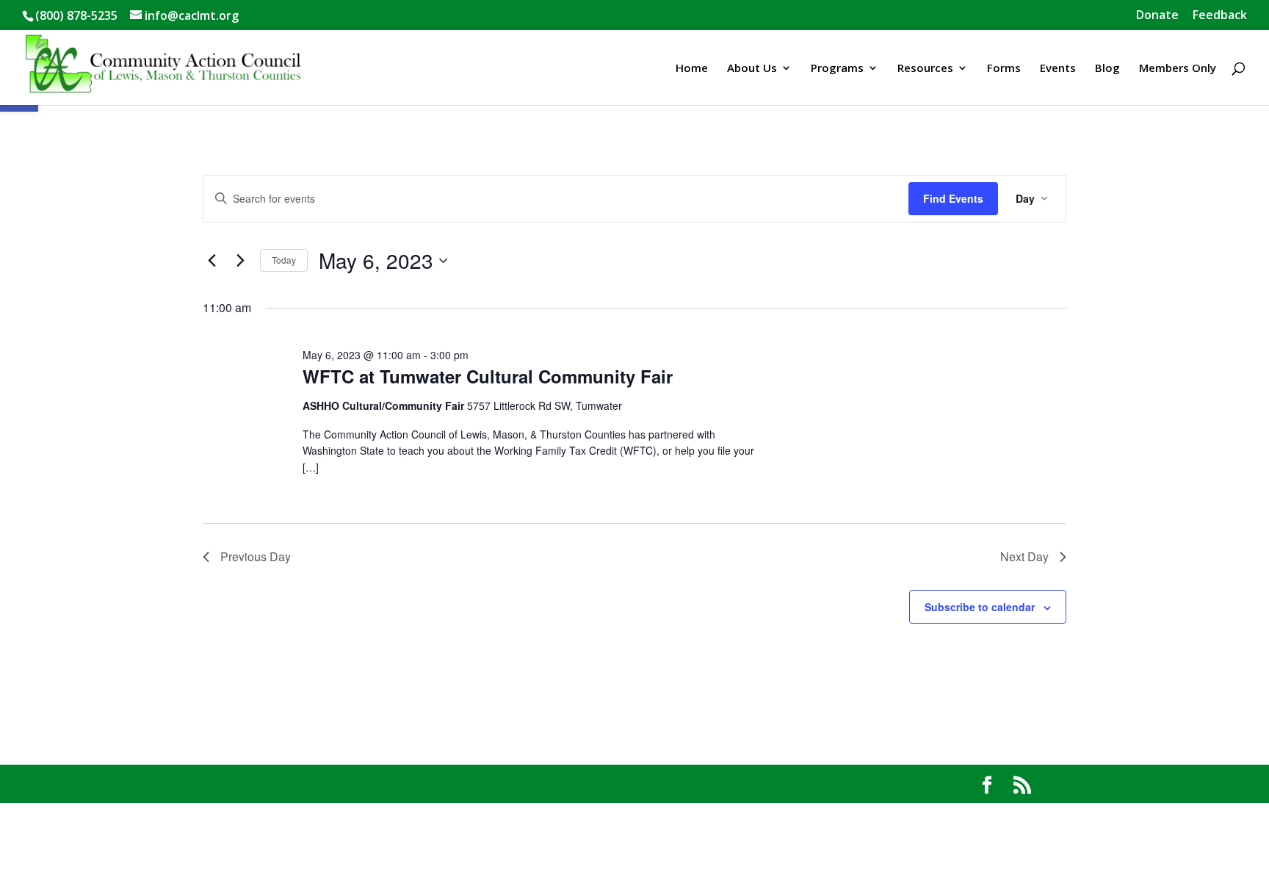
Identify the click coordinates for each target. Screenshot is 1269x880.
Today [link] (284, 259)
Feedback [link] (1220, 16)
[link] (164, 66)
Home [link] (692, 68)
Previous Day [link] (255, 556)
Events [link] (1058, 68)
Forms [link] (1004, 68)
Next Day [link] (1024, 556)
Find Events (953, 198)
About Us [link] (752, 68)
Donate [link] (1157, 16)
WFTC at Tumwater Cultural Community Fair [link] (488, 376)
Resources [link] (925, 68)
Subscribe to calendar (980, 606)
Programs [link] (837, 68)
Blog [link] (1107, 68)
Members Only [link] (1177, 68)
